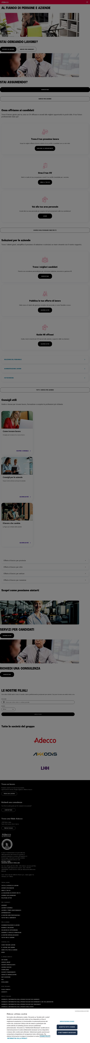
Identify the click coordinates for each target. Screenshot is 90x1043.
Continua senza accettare (82, 1011)
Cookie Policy (45, 1036)
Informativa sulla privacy (17, 1038)
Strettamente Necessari (67, 1032)
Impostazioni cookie (67, 1021)
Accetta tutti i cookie (67, 1027)
